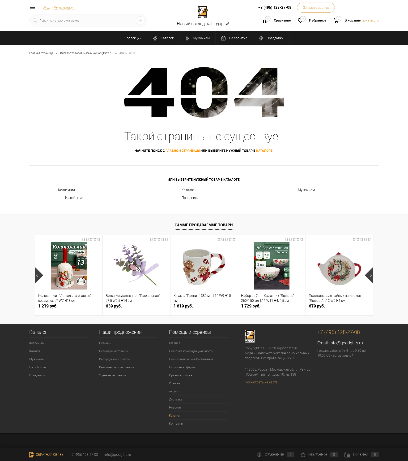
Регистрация (64, 7)
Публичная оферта (182, 367)
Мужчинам (201, 38)
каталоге (264, 150)
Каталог (167, 38)
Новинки (105, 343)
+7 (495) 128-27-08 (84, 455)
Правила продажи (181, 375)
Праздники (275, 38)
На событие (237, 38)
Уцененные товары (112, 375)
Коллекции (133, 38)
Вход (46, 7)
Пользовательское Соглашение (191, 359)
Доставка (176, 399)
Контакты (176, 423)
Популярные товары (113, 351)
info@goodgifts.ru (346, 342)
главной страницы (183, 150)
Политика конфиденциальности (191, 351)
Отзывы (175, 383)
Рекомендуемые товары (116, 367)
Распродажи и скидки (114, 359)
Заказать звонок (316, 7)
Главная (174, 343)
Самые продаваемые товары (204, 225)
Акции (173, 391)
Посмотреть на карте (261, 382)
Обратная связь (49, 455)
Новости (175, 407)
